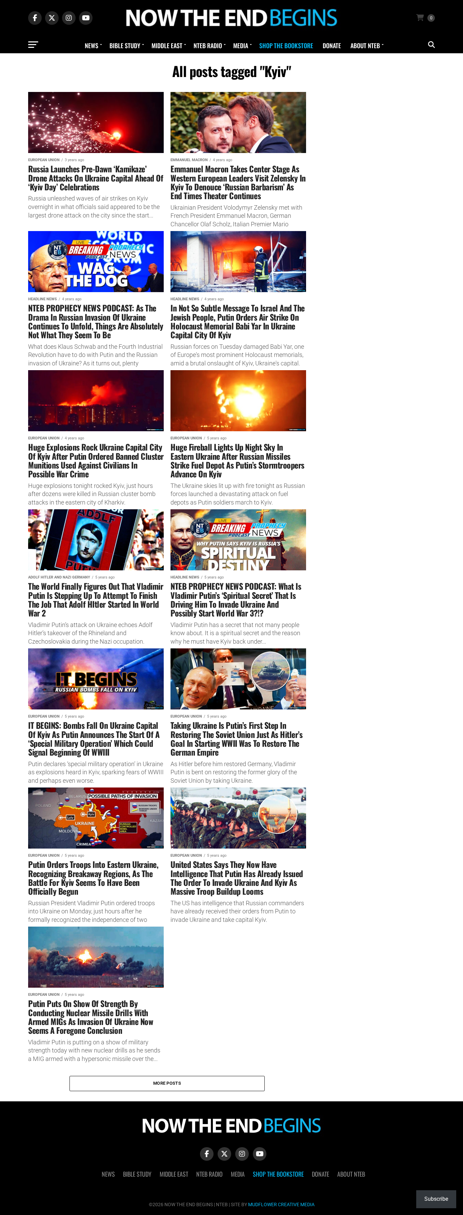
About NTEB (365, 45)
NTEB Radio (208, 45)
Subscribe (436, 1199)
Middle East (167, 45)
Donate (332, 45)
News (91, 45)
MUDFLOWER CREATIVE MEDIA (281, 1205)
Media (240, 45)
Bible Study (124, 45)
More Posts (167, 1083)
